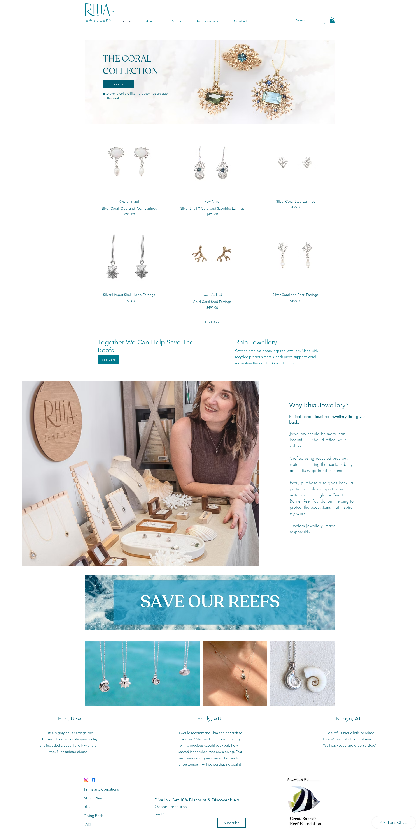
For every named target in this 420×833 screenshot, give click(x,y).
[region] (210, 82)
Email (159, 814)
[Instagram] (86, 779)
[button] (332, 20)
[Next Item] (327, 673)
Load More (212, 322)
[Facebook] (93, 779)
